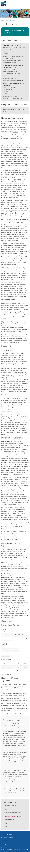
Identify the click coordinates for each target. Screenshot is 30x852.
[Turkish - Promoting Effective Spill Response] (3, 4)
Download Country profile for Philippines (14, 31)
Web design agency (15, 850)
